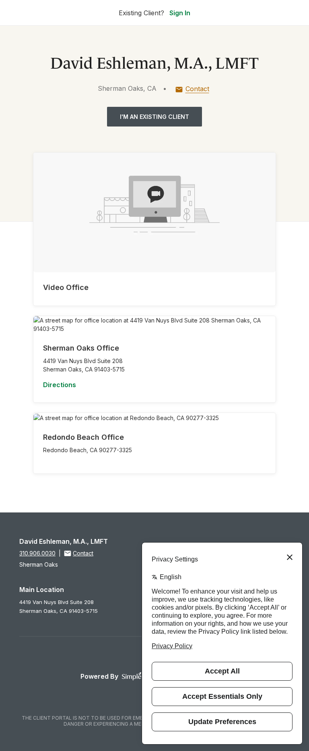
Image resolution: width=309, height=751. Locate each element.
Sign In (179, 13)
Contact (197, 89)
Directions (59, 385)
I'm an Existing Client (154, 116)
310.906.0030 (37, 553)
